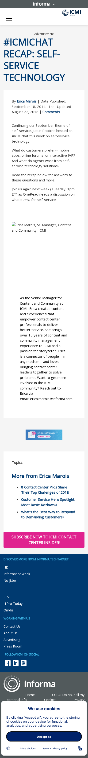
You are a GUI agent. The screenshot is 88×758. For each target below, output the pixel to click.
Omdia (9, 610)
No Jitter (10, 580)
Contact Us (12, 626)
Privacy (79, 699)
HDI (6, 567)
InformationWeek (17, 574)
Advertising (12, 639)
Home (30, 694)
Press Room (13, 646)
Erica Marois (27, 101)
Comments (51, 111)
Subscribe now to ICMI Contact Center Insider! (44, 539)
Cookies (50, 699)
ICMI (7, 597)
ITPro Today (13, 603)
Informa (44, 4)
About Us (11, 633)
